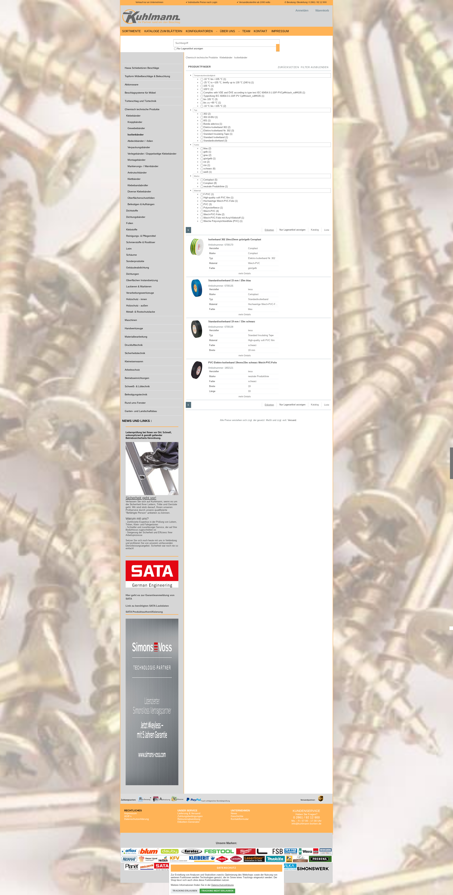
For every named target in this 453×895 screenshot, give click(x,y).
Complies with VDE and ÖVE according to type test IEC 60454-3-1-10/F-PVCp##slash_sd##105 (252, 92)
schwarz (208, 168)
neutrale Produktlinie (214, 186)
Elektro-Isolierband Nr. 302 (217, 130)
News (234, 813)
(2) (208, 89)
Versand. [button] (292, 420)
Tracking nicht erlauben (217, 891)
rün (205, 165)
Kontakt (260, 31)
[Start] (152, 16)
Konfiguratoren (199, 31)
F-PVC (207, 194)
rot (205, 162)
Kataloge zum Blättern (163, 31)
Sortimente (131, 31)
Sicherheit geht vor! (141, 498)
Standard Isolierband (214, 137)
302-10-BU (209, 117)
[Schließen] (278, 867)
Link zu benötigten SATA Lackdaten (147, 605)
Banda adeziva (211, 124)
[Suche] (278, 47)
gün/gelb (208, 158)
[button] (314, 67)
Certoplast (209, 179)
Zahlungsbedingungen (190, 816)
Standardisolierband (213, 140)
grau (206, 155)
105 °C (207, 86)
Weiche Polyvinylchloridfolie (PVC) (221, 221)
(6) (209, 168)
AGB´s (127, 816)
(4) (211, 211)
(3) (210, 99)
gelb (205, 151)
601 (205, 120)
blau (205, 148)
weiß (206, 172)
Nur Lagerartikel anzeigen (190, 48)
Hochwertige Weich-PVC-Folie (219, 201)
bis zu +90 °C (210, 102)
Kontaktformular (240, 819)
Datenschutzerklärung (136, 819)
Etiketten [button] (269, 230)
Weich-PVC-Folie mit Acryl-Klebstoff (222, 217)
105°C (206, 89)
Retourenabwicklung (188, 819)
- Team (244, 31)
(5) (210, 179)
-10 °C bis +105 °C (213, 79)
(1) (214, 79)
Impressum (280, 31)
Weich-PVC (209, 211)
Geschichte (237, 816)
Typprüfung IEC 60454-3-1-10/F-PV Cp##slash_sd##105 (232, 96)
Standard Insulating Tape (216, 134)
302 (205, 113)
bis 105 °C (209, 99)
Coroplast (208, 183)
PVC (206, 204)
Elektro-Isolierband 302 (215, 127)
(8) (210, 183)
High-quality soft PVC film (217, 197)
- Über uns (225, 31)
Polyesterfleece (211, 207)
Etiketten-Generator (188, 821)
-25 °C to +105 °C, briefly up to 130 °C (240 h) (227, 82)
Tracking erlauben (185, 891)
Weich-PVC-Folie (212, 214)
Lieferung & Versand (188, 813)
